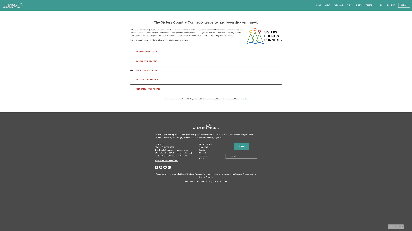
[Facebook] (156, 167)
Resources (203, 156)
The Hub (165, 153)
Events (349, 5)
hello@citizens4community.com (175, 150)
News (381, 5)
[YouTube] (165, 167)
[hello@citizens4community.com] (169, 167)
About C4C (203, 147)
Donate (404, 5)
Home (318, 5)
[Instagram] (160, 167)
